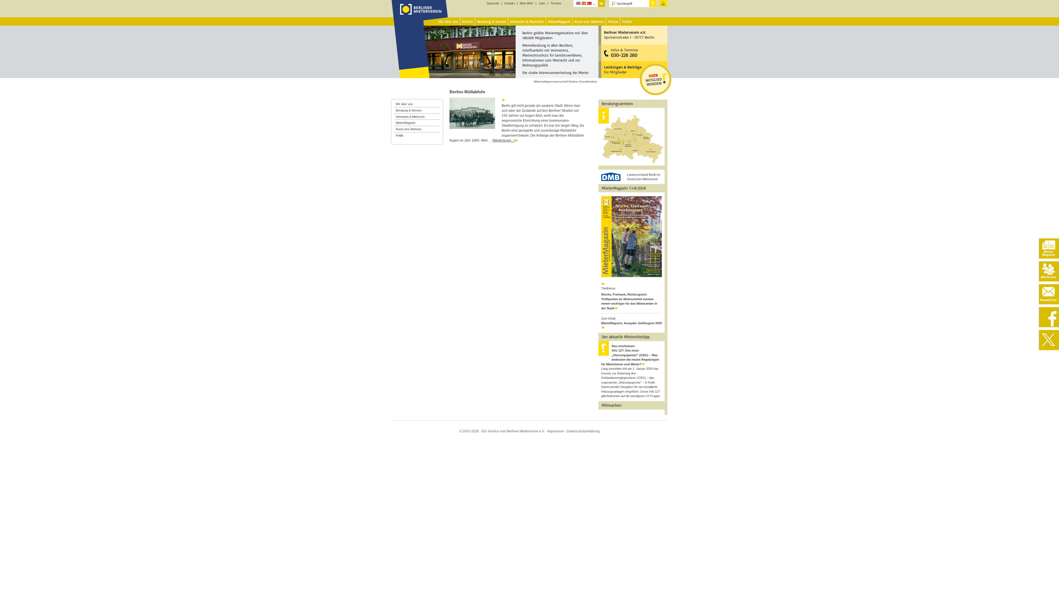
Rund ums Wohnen (408, 129)
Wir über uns (404, 104)
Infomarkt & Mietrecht (410, 116)
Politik (399, 135)
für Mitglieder (622, 69)
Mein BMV (526, 3)
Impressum (555, 431)
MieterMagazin (405, 122)
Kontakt (509, 3)
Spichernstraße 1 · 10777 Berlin (629, 34)
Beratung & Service (409, 110)
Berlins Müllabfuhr (467, 91)
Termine (555, 3)
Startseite (492, 3)
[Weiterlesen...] (504, 140)
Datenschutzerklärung (583, 431)
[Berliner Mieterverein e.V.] (420, 15)
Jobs (542, 3)
